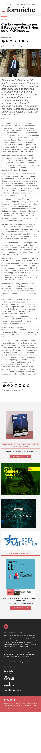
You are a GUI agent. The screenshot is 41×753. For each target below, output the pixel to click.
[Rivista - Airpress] (20, 678)
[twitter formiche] (8, 700)
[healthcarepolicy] (20, 690)
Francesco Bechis (8, 34)
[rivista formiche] (20, 578)
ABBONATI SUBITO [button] (20, 456)
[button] (4, 10)
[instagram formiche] (11, 700)
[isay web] (12, 709)
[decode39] (20, 684)
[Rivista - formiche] (20, 672)
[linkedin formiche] (14, 700)
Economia (4, 19)
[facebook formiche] (4, 700)
